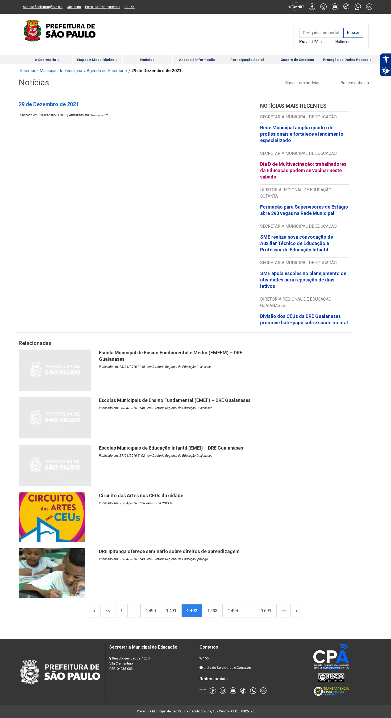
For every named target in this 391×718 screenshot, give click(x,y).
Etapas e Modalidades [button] (96, 60)
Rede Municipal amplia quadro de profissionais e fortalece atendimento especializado (301, 134)
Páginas (320, 41)
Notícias (342, 41)
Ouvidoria (74, 7)
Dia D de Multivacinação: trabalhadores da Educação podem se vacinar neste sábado (303, 170)
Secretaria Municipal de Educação (51, 70)
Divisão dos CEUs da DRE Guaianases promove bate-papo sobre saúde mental (304, 319)
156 (206, 658)
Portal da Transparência (102, 7)
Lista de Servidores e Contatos (227, 668)
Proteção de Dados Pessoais (347, 60)
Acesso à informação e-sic (43, 7)
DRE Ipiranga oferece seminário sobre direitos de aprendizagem (169, 551)
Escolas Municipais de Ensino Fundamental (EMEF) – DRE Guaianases (175, 400)
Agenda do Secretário (107, 70)
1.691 (266, 610)
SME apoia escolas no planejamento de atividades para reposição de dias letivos (303, 280)
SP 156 (129, 7)
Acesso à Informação (197, 60)
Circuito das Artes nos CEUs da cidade (141, 495)
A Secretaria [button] (46, 60)
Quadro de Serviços (297, 60)
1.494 (233, 610)
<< (107, 610)
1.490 (150, 610)
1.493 (212, 610)
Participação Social (247, 60)
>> (283, 610)
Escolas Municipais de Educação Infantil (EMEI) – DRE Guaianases (171, 448)
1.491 (171, 610)
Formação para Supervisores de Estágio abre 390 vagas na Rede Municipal (304, 210)
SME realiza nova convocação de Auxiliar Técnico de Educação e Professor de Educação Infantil (296, 243)
